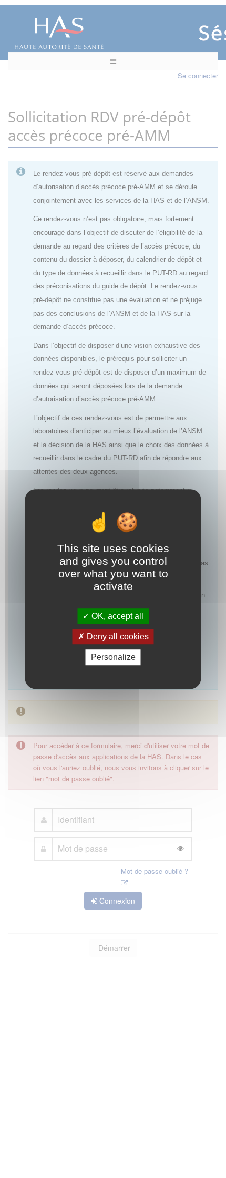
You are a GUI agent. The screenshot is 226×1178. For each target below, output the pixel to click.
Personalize (113, 657)
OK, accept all (116, 616)
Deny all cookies (117, 636)
